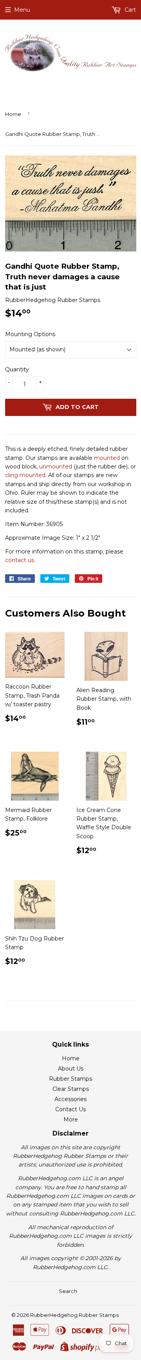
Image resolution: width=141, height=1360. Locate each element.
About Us (70, 1068)
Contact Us (70, 1109)
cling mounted (25, 475)
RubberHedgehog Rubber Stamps (74, 1315)
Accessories (70, 1099)
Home (13, 114)
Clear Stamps (70, 1088)
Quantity (17, 369)
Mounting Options (30, 334)
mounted (107, 457)
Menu (22, 9)
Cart (129, 9)
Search (68, 1291)
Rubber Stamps (70, 1078)
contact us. (20, 560)
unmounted (55, 466)
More (70, 1119)
